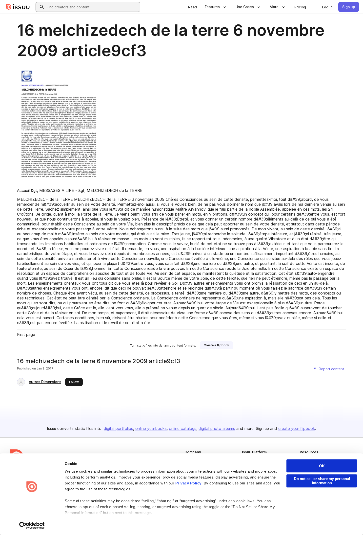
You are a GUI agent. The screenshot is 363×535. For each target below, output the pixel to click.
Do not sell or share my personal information (322, 481)
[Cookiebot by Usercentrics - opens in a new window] (32, 525)
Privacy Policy (188, 483)
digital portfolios (118, 428)
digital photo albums (217, 428)
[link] (192, 7)
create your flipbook (296, 428)
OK (322, 466)
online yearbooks (151, 428)
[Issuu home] (18, 7)
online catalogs (182, 428)
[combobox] (92, 7)
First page (26, 334)
